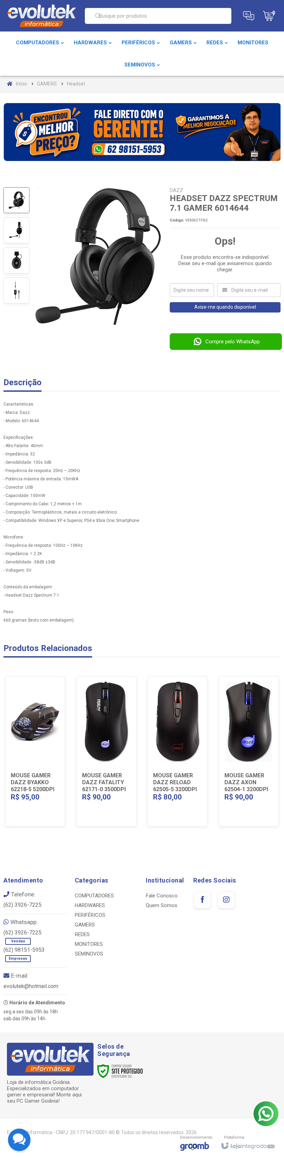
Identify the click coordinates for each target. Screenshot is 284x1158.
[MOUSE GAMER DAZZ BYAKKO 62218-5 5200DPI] (35, 751)
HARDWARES (90, 905)
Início (21, 84)
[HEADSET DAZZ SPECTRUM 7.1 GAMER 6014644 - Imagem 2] (16, 230)
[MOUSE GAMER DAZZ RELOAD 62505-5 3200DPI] (177, 751)
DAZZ (176, 190)
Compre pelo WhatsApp (232, 341)
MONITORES (89, 944)
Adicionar (44, 779)
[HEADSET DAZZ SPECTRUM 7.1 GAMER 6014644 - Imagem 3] (16, 260)
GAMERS (47, 84)
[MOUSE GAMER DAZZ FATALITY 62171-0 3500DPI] (106, 751)
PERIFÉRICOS (90, 915)
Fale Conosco (162, 896)
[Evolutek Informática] (41, 15)
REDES (82, 934)
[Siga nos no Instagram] (226, 900)
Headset (76, 84)
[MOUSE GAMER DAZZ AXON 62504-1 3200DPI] (248, 751)
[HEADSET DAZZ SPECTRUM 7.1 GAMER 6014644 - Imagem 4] (16, 291)
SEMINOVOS (89, 954)
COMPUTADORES (94, 896)
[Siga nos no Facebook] (202, 900)
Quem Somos (161, 905)
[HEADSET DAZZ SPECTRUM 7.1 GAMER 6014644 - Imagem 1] (16, 200)
